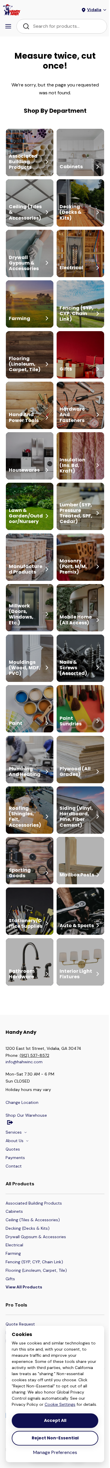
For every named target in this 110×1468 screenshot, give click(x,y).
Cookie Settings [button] (60, 1404)
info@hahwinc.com (24, 1061)
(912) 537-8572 (34, 1055)
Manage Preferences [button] (55, 1452)
